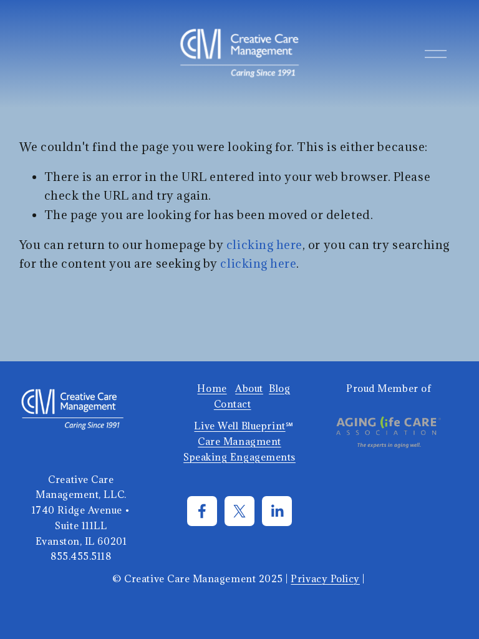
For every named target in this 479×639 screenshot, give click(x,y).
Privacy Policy (325, 578)
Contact (232, 404)
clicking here (264, 244)
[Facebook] (202, 511)
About (249, 388)
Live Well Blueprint (239, 425)
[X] (239, 511)
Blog (279, 388)
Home (211, 388)
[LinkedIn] (277, 511)
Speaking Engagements (239, 457)
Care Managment (239, 441)
